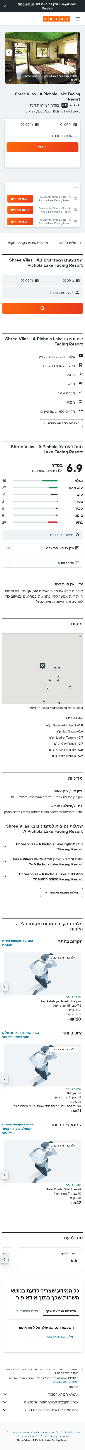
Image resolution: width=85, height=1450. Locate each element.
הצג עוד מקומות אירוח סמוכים (17, 943)
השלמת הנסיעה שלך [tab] (61, 1311)
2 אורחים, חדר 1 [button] (64, 136)
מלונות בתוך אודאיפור (59, 1337)
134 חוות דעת (39, 105)
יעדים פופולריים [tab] (27, 1311)
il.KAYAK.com (72, 1432)
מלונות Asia (40, 1432)
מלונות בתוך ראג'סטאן (56, 1436)
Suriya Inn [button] (74, 1093)
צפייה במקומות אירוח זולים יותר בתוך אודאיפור (20, 1035)
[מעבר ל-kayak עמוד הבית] (56, 19)
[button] (5, 6)
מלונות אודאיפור (30, 1436)
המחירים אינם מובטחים (65, 1381)
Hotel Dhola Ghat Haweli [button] (63, 1189)
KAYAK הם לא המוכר (63, 1394)
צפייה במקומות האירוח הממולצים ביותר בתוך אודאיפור (18, 1128)
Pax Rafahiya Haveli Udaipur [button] (61, 1001)
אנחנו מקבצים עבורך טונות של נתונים (51, 1402)
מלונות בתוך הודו (19, 1432)
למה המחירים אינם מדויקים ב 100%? (51, 1410)
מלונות (55, 1432)
